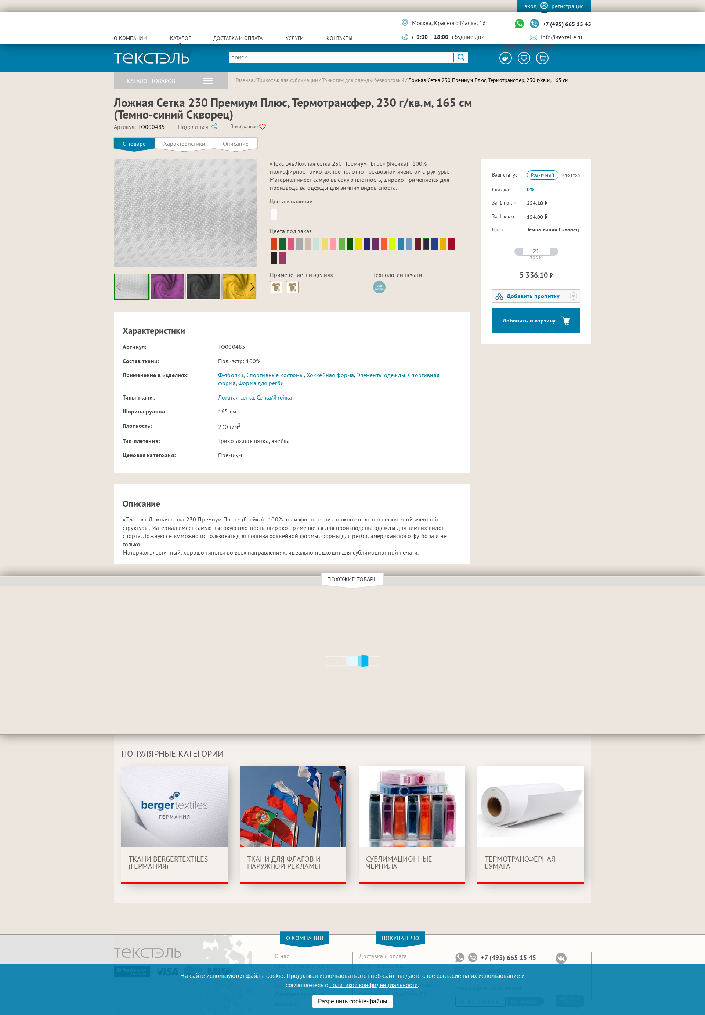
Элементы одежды (381, 375)
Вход (530, 6)
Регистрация (568, 6)
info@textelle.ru (561, 37)
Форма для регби (261, 383)
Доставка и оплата (238, 38)
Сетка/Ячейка (274, 397)
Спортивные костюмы (275, 375)
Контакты (339, 38)
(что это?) (571, 175)
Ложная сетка (236, 397)
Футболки (230, 375)
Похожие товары (352, 579)
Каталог (180, 38)
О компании (130, 38)
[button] (252, 287)
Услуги (295, 38)
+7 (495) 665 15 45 (567, 24)
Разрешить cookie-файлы (352, 1001)
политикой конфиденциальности (373, 985)
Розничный (542, 175)
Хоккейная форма (330, 375)
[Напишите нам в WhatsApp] (519, 24)
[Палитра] (505, 58)
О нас (282, 956)
